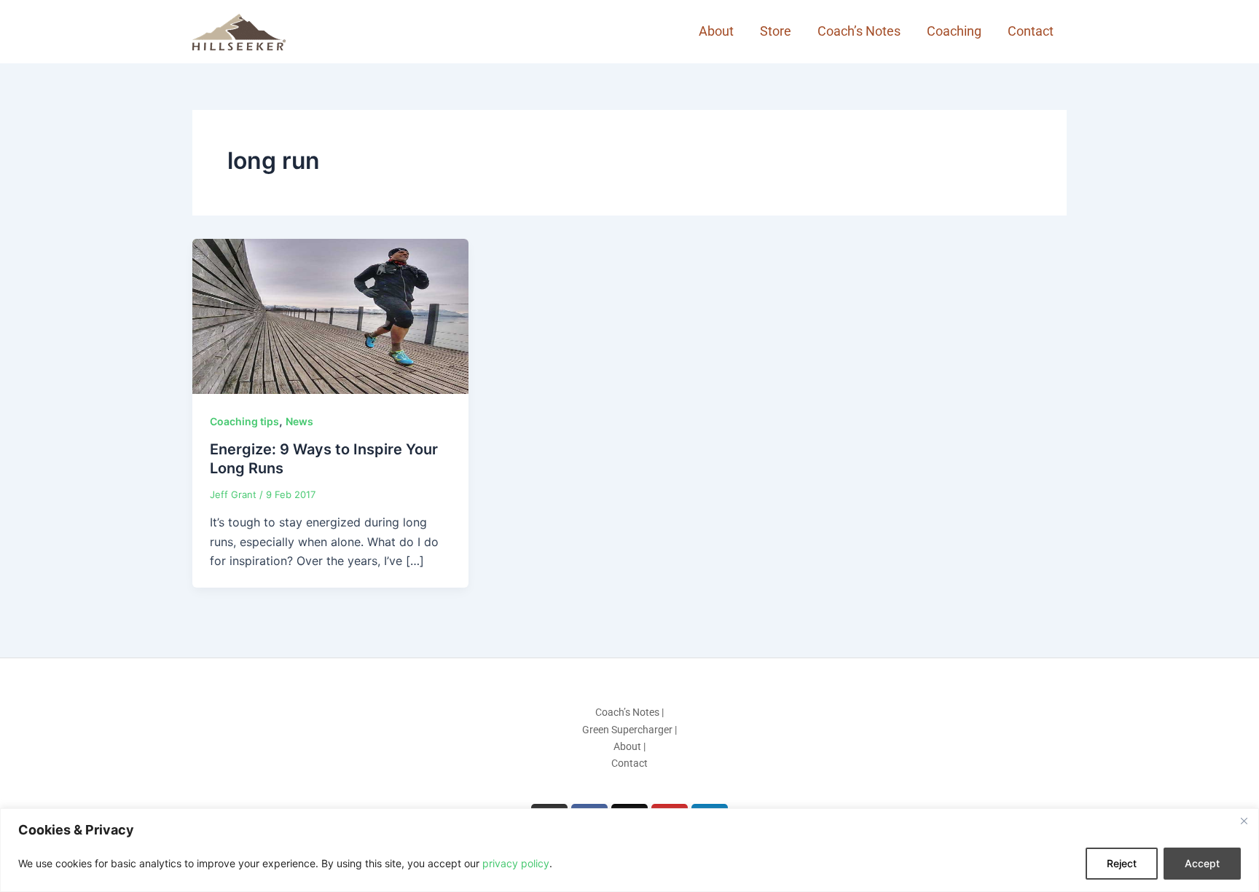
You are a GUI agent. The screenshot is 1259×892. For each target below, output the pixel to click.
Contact (1031, 31)
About (716, 31)
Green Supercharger (627, 729)
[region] (629, 850)
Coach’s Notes (859, 31)
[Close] (1243, 820)
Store (775, 31)
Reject (1122, 863)
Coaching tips (244, 421)
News (299, 421)
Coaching (954, 31)
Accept (1202, 863)
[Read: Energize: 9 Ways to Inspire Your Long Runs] (330, 314)
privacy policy (515, 863)
